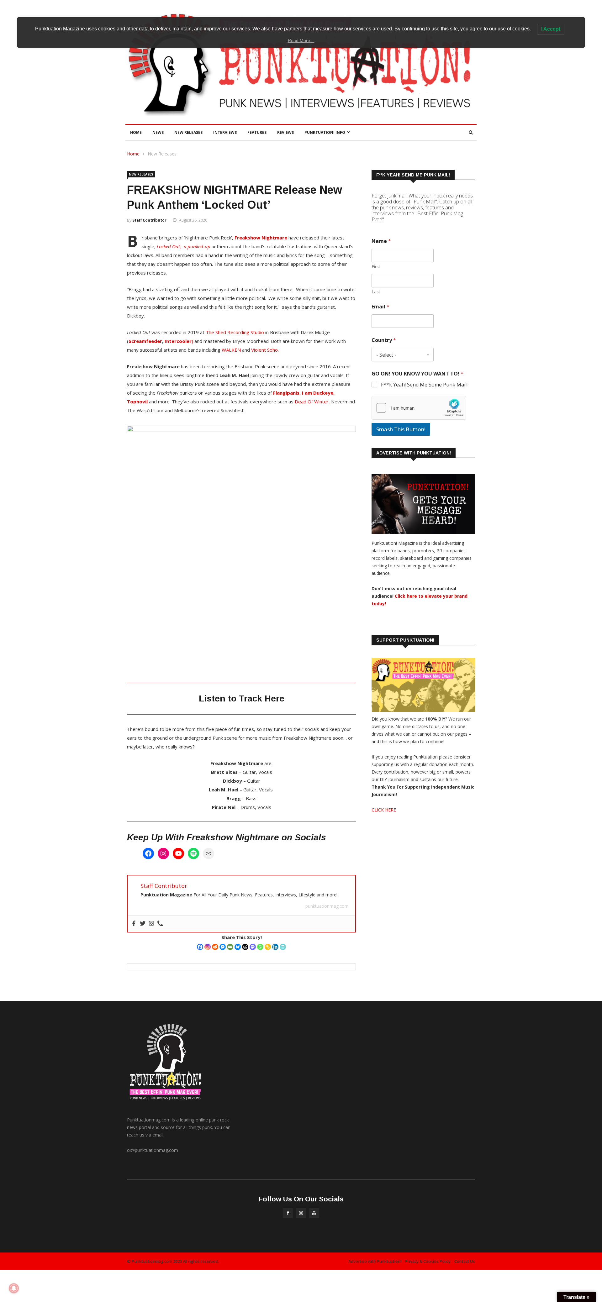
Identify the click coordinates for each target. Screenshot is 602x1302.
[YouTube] (178, 853)
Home (136, 132)
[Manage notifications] (14, 1288)
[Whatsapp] (260, 947)
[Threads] (245, 947)
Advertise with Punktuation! (374, 1261)
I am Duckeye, (318, 393)
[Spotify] (193, 853)
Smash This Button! (400, 429)
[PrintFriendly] (283, 947)
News (158, 132)
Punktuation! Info (324, 132)
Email (380, 307)
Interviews (225, 132)
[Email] (230, 947)
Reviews (285, 132)
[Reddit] (215, 947)
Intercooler (178, 341)
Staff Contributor (149, 220)
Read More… (301, 40)
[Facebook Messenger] (222, 947)
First (376, 266)
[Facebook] (148, 853)
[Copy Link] (268, 947)
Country (384, 340)
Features (257, 132)
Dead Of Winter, (312, 401)
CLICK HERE (384, 810)
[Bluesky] (238, 947)
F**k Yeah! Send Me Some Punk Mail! (424, 384)
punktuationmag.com (327, 906)
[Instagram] (163, 853)
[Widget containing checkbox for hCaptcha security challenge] (419, 408)
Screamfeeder (145, 341)
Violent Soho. (265, 350)
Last (376, 291)
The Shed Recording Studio (235, 332)
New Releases (188, 132)
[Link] (208, 853)
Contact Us (464, 1261)
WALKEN (232, 350)
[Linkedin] (275, 947)
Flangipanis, (287, 393)
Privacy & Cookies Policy (428, 1261)
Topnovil (137, 401)
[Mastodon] (253, 947)
